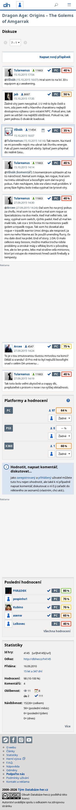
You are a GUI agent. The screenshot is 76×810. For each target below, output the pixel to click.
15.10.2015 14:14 (24, 167)
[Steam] (5, 739)
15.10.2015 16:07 (24, 136)
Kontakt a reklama (17, 782)
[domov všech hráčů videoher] (6, 4)
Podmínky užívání (17, 778)
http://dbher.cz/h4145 (37, 659)
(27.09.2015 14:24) (22, 208)
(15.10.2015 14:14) (26, 141)
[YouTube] (29, 739)
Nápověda (12, 766)
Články (10, 751)
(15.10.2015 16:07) (22, 80)
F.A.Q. (9, 762)
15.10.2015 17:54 (24, 74)
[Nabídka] (69, 4)
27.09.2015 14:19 (24, 378)
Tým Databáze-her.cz (33, 790)
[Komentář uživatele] (43, 130)
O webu (11, 747)
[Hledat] (56, 4)
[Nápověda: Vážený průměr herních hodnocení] (68, 400)
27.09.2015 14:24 (24, 351)
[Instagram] (21, 739)
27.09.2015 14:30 (24, 202)
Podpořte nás (15, 774)
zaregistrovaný (26, 477)
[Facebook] (13, 739)
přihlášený (44, 477)
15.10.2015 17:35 (24, 98)
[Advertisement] (38, 302)
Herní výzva (13, 759)
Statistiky (12, 755)
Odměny (11, 770)
